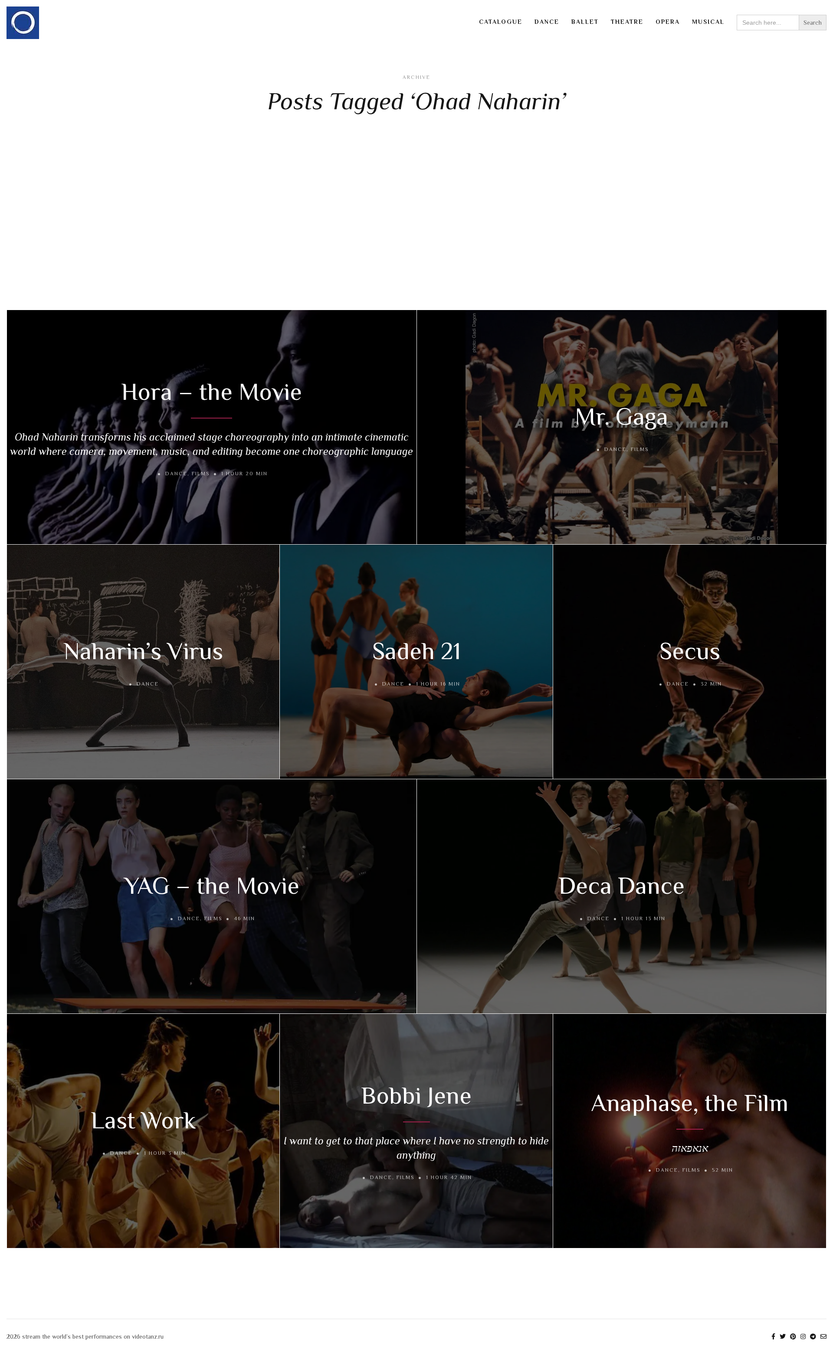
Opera (668, 21)
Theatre (627, 21)
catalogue (500, 21)
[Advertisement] (416, 214)
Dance (547, 21)
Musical (708, 21)
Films (201, 474)
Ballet (585, 21)
